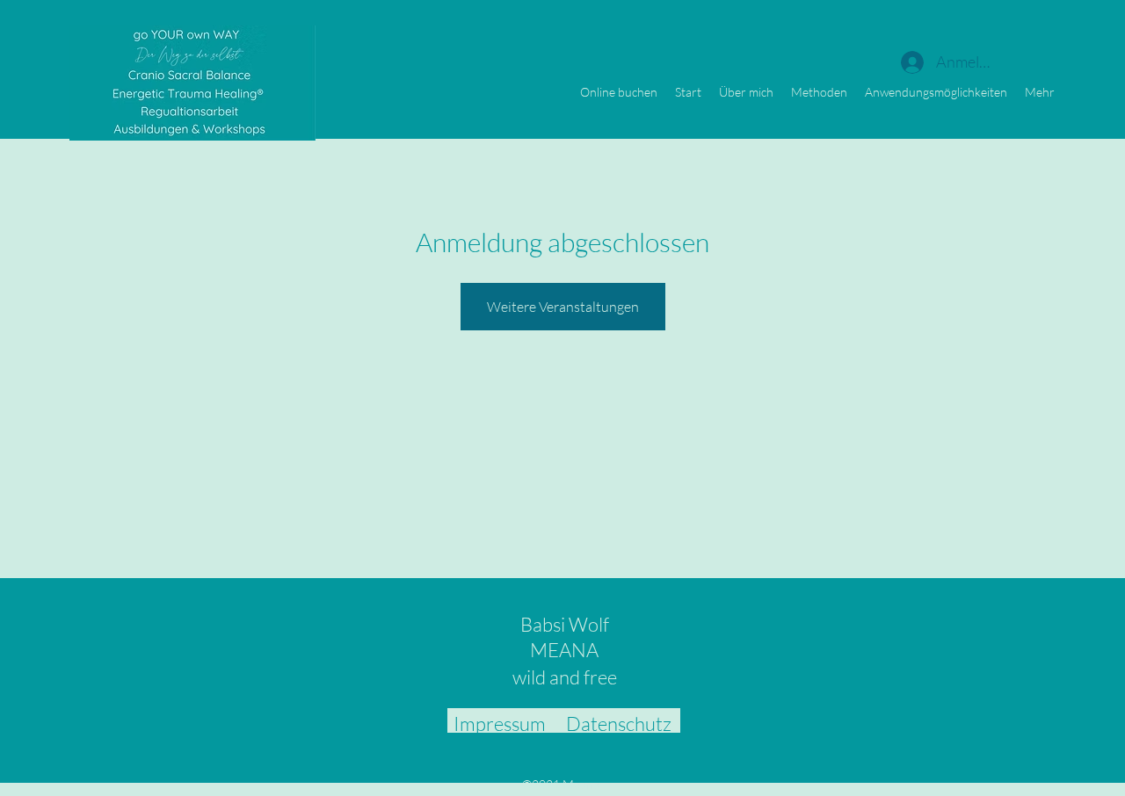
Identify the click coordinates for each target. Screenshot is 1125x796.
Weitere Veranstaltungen (563, 306)
